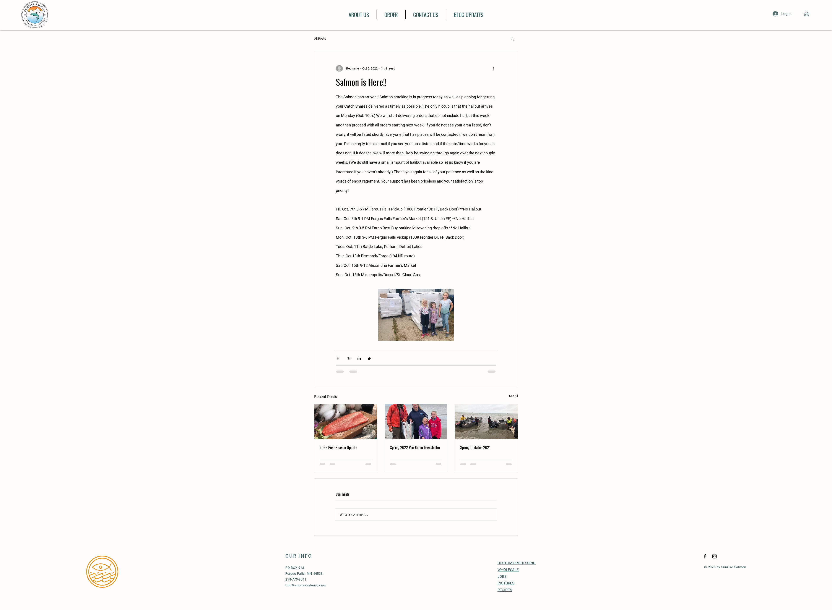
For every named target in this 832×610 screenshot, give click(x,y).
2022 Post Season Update (338, 447)
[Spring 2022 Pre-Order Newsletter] (416, 421)
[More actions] (493, 68)
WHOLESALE (508, 574)
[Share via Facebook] (338, 358)
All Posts (320, 38)
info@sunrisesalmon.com (305, 589)
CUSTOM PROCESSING (516, 567)
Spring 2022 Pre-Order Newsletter (415, 447)
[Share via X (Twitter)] (348, 358)
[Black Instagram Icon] (714, 560)
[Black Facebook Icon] (705, 560)
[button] (810, 13)
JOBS (502, 580)
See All (513, 396)
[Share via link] (370, 358)
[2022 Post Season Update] (345, 421)
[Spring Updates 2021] (486, 421)
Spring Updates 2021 (475, 447)
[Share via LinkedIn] (359, 358)
